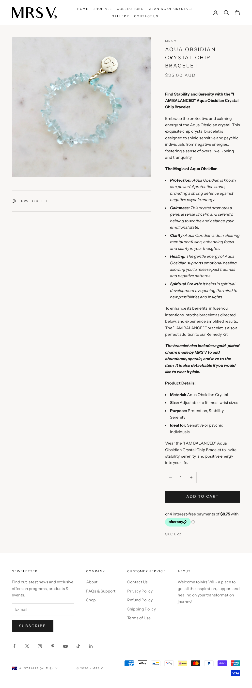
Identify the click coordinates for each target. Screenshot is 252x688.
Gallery (120, 16)
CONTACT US (146, 16)
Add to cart (202, 496)
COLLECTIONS (130, 9)
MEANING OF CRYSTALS (170, 9)
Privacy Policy (140, 591)
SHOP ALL (103, 9)
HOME (83, 9)
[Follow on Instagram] (39, 646)
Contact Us (137, 581)
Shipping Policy (141, 609)
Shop (91, 599)
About (91, 581)
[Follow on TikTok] (78, 646)
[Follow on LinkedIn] (91, 646)
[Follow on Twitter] (27, 646)
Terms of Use (139, 617)
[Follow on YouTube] (65, 646)
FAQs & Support (100, 591)
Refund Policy (140, 599)
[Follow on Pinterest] (52, 646)
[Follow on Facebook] (14, 646)
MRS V (171, 41)
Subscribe (32, 626)
